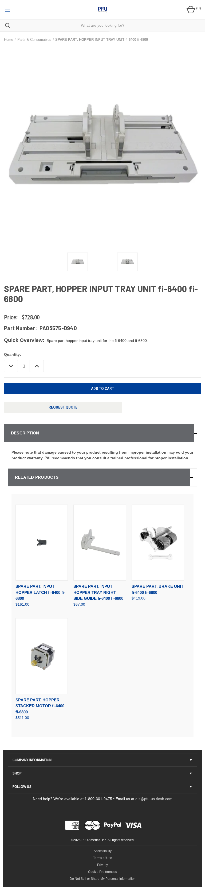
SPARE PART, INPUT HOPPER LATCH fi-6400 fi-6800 (40, 592)
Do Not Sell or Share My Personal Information (103, 879)
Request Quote (63, 407)
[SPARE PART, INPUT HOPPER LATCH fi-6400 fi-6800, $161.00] (42, 543)
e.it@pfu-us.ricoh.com (153, 799)
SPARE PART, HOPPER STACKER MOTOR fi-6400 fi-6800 (39, 706)
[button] (102, 433)
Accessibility (103, 851)
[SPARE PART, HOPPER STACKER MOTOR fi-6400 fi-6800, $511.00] (42, 656)
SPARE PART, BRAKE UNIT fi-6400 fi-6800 (157, 589)
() (198, 8)
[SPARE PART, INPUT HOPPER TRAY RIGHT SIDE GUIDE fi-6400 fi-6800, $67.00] (99, 543)
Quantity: (12, 354)
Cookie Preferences (102, 872)
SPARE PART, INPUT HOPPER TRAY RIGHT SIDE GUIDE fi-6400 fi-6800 (98, 592)
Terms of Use (102, 858)
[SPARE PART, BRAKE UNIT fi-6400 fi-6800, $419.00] (158, 543)
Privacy (102, 865)
